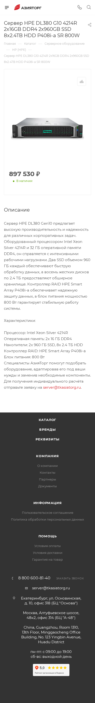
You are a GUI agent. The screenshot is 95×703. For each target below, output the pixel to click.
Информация (47, 503)
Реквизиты (47, 439)
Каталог (48, 420)
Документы (47, 486)
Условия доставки (47, 553)
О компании (47, 466)
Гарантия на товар (47, 559)
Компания (47, 456)
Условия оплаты (47, 546)
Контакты (47, 472)
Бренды (47, 429)
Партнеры (47, 479)
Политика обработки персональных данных (47, 519)
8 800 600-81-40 (34, 578)
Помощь (47, 536)
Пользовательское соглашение (47, 512)
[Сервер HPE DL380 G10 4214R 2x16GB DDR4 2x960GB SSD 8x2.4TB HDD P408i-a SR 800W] (47, 128)
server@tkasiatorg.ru (62, 387)
